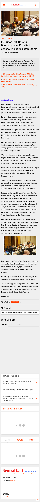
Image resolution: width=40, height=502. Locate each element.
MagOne (12, 480)
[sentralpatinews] (18, 5)
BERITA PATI (9, 38)
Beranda (5, 487)
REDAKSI (6, 496)
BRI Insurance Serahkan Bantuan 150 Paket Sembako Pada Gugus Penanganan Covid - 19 (17, 75)
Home (2, 38)
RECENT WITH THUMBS (12, 409)
